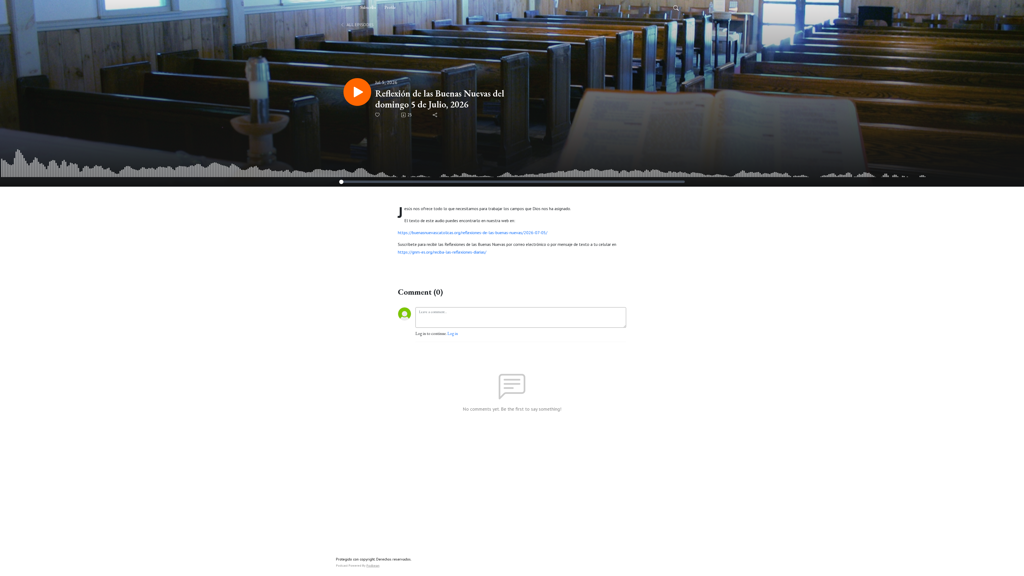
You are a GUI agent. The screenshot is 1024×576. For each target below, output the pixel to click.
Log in (452, 333)
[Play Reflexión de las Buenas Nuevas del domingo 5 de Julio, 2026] (357, 92)
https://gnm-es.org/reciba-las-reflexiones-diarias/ (442, 252)
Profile (390, 7)
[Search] (676, 7)
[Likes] (378, 115)
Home (346, 7)
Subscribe (368, 7)
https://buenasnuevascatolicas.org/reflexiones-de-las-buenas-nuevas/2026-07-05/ (472, 232)
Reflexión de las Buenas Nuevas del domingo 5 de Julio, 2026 (439, 99)
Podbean (372, 565)
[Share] (435, 115)
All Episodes (360, 24)
